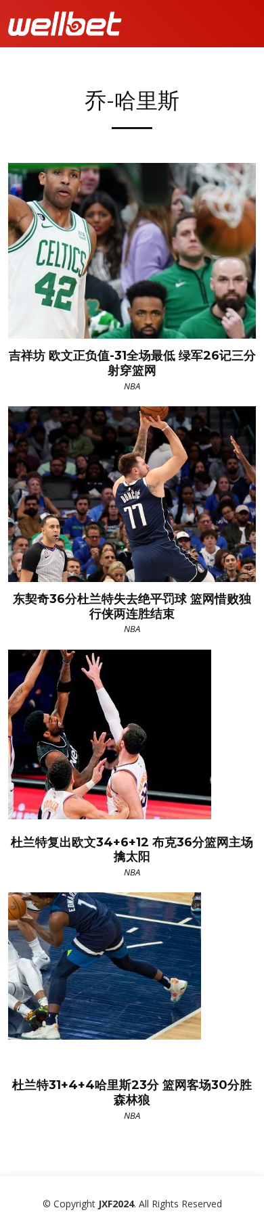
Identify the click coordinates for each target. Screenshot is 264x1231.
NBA (132, 386)
